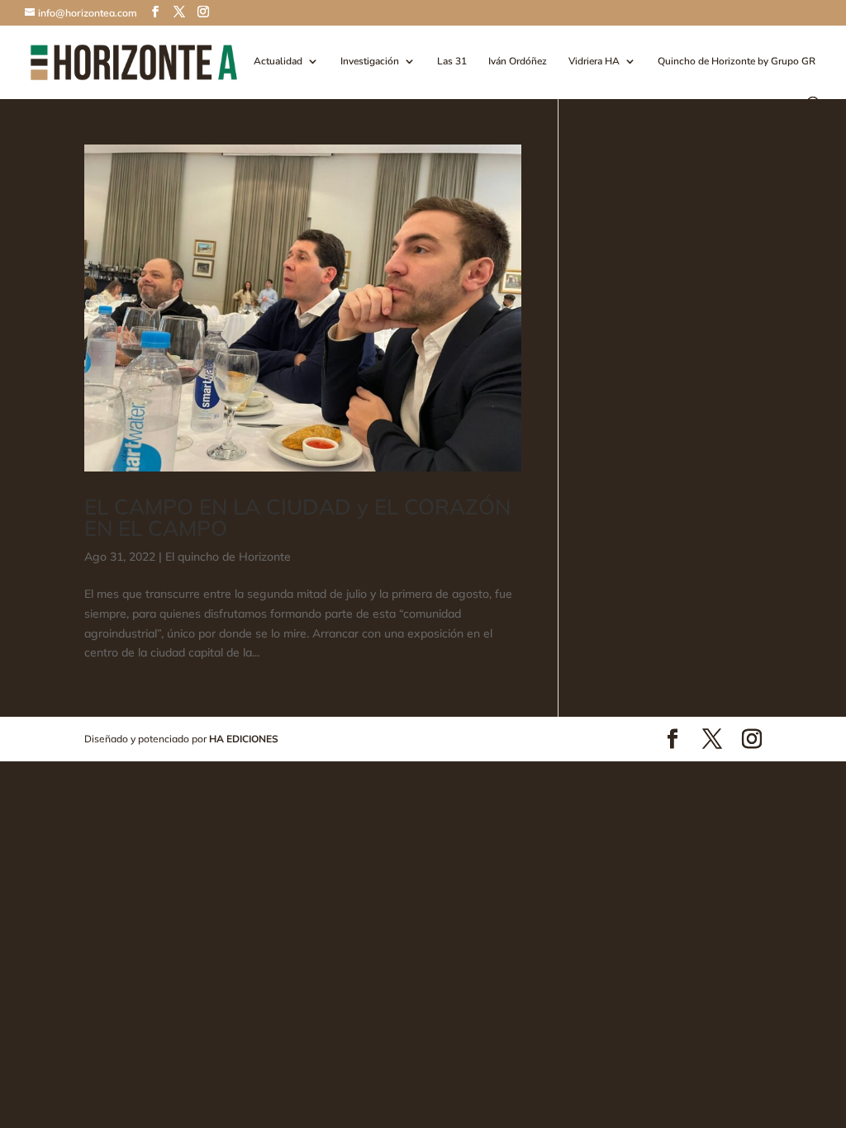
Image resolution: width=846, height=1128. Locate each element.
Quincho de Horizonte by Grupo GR (736, 61)
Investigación (369, 61)
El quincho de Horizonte (228, 556)
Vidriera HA (594, 61)
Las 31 (452, 61)
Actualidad (278, 61)
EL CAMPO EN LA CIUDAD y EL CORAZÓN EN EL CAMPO (297, 517)
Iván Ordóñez (517, 61)
